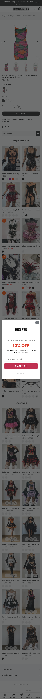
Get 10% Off (21, 365)
